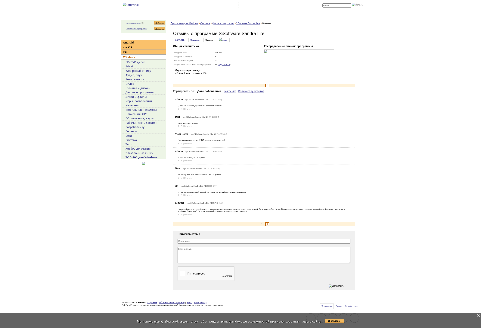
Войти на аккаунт (250, 5)
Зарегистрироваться (272, 5)
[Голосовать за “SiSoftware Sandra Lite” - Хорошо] (195, 78)
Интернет (132, 105)
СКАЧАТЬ (180, 40)
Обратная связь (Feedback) (172, 302)
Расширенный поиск (333, 9)
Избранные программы (136, 28)
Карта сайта (291, 5)
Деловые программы (140, 92)
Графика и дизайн (138, 88)
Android (128, 42)
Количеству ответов (251, 91)
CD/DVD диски (135, 62)
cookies (177, 321)
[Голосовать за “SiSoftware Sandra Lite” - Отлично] (200, 78)
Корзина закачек (133, 23)
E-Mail (130, 66)
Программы (132, 15)
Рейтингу (230, 91)
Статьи (151, 15)
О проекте (152, 302)
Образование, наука (140, 118)
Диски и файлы (136, 96)
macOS (127, 47)
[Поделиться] (223, 40)
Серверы (132, 131)
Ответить (188, 109)
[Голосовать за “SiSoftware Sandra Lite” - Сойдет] (189, 78)
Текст (129, 144)
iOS (125, 52)
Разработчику (135, 127)
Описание (195, 40)
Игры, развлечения (139, 101)
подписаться (224, 64)
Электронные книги (140, 153)
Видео (130, 83)
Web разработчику (138, 70)
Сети (129, 135)
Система (131, 140)
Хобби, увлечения (138, 148)
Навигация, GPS (136, 114)
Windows (129, 57)
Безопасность (135, 79)
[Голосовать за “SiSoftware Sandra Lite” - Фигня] (178, 78)
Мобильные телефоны (141, 109)
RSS (302, 5)
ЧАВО (189, 302)
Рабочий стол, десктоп (141, 122)
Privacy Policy (200, 302)
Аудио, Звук (134, 75)
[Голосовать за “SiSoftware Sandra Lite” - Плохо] (184, 78)
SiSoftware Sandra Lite (241, 33)
